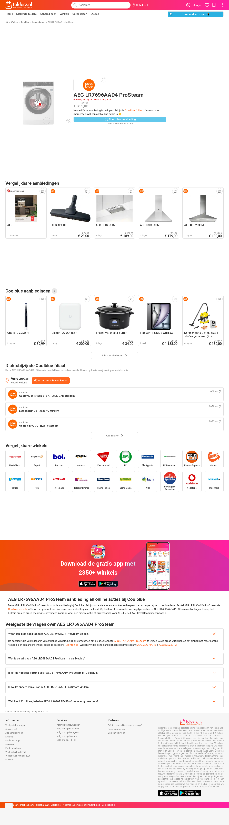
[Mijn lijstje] (221, 5)
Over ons (9, 744)
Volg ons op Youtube (67, 736)
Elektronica (72, 644)
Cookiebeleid (108, 805)
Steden (95, 13)
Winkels (64, 13)
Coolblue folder (133, 110)
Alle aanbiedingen (14, 733)
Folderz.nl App (12, 740)
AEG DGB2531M (168, 644)
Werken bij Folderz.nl (15, 752)
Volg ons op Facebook (68, 728)
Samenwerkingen (116, 733)
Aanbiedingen (48, 13)
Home (9, 13)
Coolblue (25, 22)
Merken (9, 736)
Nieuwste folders (26, 13)
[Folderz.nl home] (18, 5)
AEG (139, 644)
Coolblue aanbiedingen (27, 291)
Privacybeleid (93, 805)
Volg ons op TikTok (66, 740)
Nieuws (9, 759)
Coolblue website (17, 609)
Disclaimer (56, 805)
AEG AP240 (149, 644)
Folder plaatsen (13, 748)
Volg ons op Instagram (68, 732)
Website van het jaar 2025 (17, 755)
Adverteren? (11, 729)
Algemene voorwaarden (74, 805)
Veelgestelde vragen (15, 725)
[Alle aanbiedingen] (54, 291)
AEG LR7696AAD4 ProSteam (130, 640)
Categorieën (79, 13)
